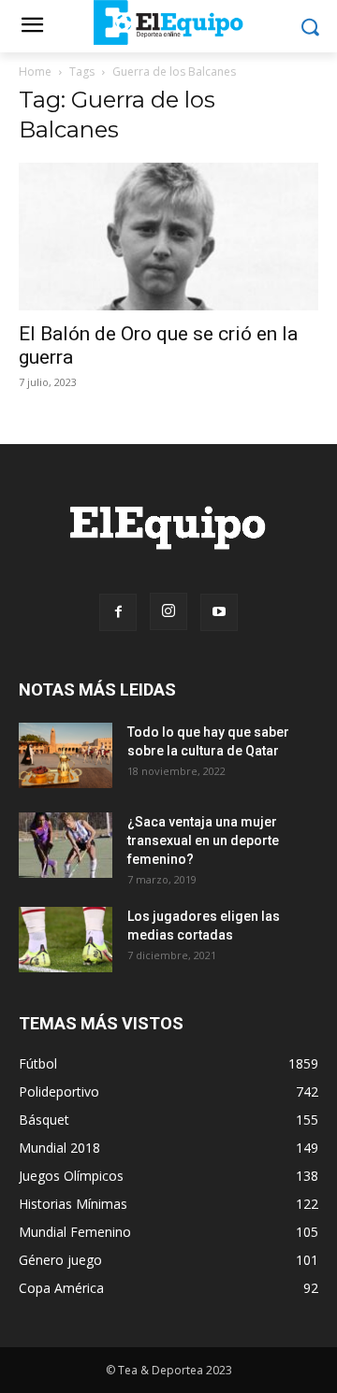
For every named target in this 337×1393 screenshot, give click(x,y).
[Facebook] (118, 612)
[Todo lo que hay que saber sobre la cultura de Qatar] (65, 755)
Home (35, 71)
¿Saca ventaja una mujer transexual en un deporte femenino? (203, 840)
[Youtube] (219, 612)
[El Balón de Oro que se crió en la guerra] (168, 236)
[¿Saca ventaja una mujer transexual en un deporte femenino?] (65, 845)
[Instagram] (168, 611)
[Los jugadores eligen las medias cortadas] (65, 939)
